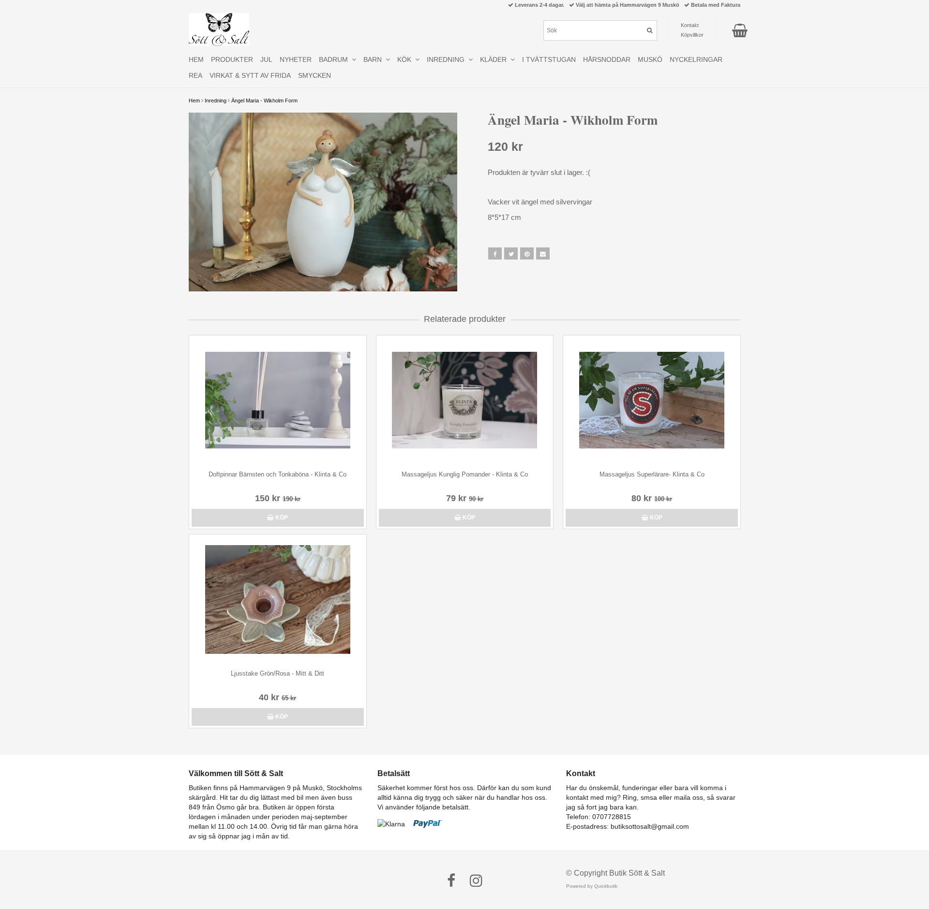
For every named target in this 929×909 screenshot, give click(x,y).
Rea (195, 75)
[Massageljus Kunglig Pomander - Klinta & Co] (465, 400)
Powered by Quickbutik (591, 886)
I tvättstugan (549, 59)
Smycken (314, 75)
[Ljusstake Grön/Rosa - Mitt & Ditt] (277, 599)
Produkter (232, 59)
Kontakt (690, 25)
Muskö (650, 59)
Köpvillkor (692, 35)
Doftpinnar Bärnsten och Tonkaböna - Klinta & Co (277, 474)
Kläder (495, 59)
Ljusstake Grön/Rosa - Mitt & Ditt (277, 673)
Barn (374, 59)
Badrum (335, 59)
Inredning (215, 100)
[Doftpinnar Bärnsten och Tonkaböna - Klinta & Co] (277, 400)
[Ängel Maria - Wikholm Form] (323, 202)
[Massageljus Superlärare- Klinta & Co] (651, 400)
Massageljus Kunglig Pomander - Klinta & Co (465, 474)
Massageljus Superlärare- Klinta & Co (651, 474)
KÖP (281, 517)
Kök (406, 59)
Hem (194, 100)
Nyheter (296, 59)
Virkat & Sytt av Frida (250, 75)
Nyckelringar (696, 59)
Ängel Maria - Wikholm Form (264, 100)
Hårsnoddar (606, 59)
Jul (266, 59)
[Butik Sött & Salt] (219, 29)
